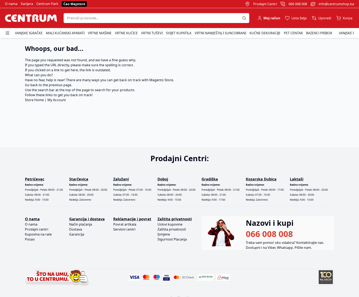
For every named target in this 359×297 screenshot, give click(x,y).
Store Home (34, 100)
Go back (31, 85)
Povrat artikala (124, 224)
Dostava (75, 229)
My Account (56, 100)
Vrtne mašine (100, 33)
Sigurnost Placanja (172, 239)
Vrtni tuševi (152, 33)
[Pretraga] (245, 18)
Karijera (27, 3)
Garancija (76, 234)
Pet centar (293, 33)
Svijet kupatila (178, 33)
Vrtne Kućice (126, 33)
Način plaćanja (80, 224)
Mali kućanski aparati (65, 33)
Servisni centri (124, 229)
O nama (11, 3)
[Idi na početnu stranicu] (31, 18)
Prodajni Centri (265, 4)
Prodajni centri (36, 229)
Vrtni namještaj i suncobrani (220, 33)
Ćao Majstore (74, 4)
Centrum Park (47, 3)
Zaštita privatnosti (171, 229)
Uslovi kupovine (169, 224)
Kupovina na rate (38, 234)
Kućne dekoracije (265, 33)
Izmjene (163, 234)
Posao (30, 239)
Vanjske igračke (29, 33)
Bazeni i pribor (319, 33)
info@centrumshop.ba (336, 4)
